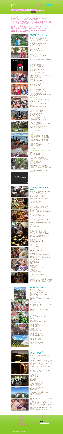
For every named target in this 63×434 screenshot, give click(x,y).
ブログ (22, 30)
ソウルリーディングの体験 (20, 417)
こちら (48, 135)
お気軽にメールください (42, 28)
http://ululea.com (32, 396)
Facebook (27, 30)
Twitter (25, 30)
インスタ (31, 30)
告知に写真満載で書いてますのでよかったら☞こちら (39, 196)
